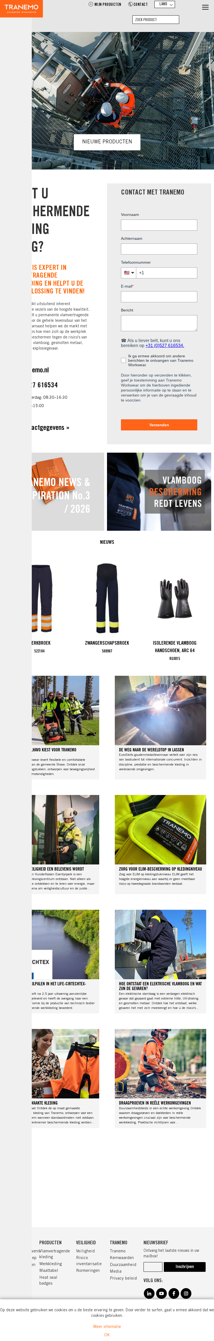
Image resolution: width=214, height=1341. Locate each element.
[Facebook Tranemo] (173, 1298)
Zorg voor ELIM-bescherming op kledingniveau (160, 869)
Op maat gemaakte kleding (35, 1103)
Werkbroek (39, 643)
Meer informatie (107, 1327)
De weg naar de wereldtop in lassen (151, 750)
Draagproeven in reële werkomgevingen (155, 1103)
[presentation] (186, 611)
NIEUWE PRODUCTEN (107, 142)
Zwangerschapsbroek (107, 643)
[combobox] (155, 19)
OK (107, 1335)
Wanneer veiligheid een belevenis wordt (48, 869)
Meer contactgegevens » (38, 428)
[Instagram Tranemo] (185, 1298)
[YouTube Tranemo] (161, 1298)
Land (163, 4)
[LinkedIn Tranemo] (149, 1298)
